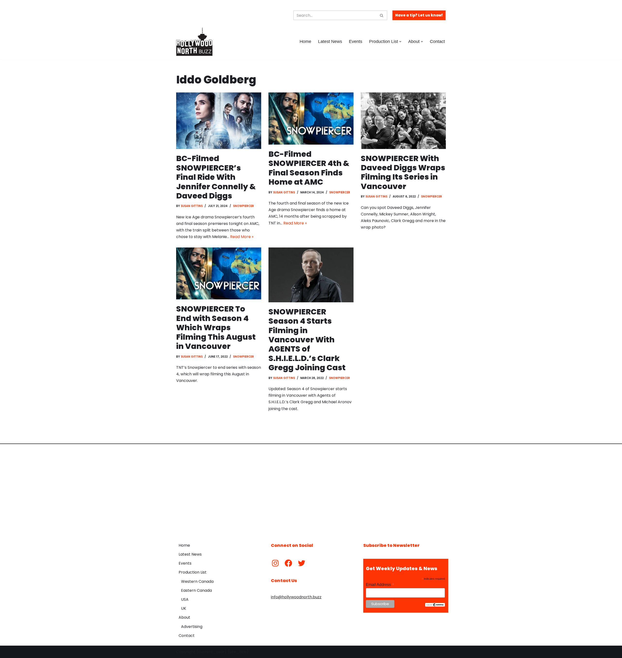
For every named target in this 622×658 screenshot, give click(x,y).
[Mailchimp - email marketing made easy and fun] (435, 605)
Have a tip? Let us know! (419, 15)
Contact (437, 41)
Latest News (330, 41)
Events (355, 41)
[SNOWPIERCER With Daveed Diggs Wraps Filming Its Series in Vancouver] (403, 120)
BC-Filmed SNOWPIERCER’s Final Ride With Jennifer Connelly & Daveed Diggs (216, 177)
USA (185, 599)
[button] (400, 42)
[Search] (381, 15)
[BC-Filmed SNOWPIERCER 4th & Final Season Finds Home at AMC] (311, 118)
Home (305, 41)
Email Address (380, 584)
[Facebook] (288, 563)
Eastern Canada (196, 590)
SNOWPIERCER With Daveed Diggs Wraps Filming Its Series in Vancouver (403, 172)
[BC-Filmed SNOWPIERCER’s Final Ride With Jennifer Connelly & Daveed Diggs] (218, 120)
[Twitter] (301, 563)
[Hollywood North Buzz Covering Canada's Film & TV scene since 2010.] (194, 41)
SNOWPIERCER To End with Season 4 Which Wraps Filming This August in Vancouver (216, 327)
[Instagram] (275, 563)
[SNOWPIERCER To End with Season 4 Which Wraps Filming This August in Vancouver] (218, 273)
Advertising (191, 626)
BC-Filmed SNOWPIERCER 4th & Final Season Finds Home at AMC (308, 167)
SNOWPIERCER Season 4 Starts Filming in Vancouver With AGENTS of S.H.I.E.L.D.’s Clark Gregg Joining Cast (307, 339)
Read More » (241, 236)
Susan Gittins (192, 206)
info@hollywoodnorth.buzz (296, 597)
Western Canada (197, 581)
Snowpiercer (243, 206)
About (184, 617)
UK (183, 608)
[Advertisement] (311, 490)
